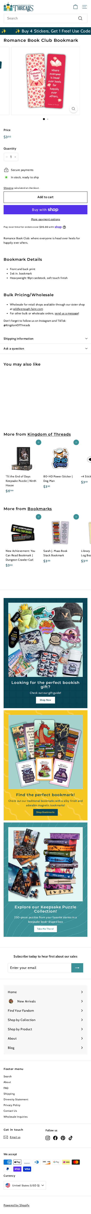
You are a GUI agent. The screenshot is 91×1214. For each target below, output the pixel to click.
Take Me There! (45, 928)
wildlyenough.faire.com (28, 309)
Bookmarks (40, 508)
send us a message (66, 313)
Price (7, 130)
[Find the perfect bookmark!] (45, 752)
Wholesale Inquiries (16, 1116)
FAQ (6, 1088)
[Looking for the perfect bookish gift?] (45, 640)
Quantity (10, 148)
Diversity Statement (16, 1099)
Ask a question (14, 348)
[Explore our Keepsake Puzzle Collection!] (45, 864)
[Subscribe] (77, 967)
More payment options (45, 219)
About (7, 1082)
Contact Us (10, 1110)
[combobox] (45, 18)
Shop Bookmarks (45, 812)
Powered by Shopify (17, 1205)
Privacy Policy (12, 1105)
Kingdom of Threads (49, 434)
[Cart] (75, 7)
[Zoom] (73, 109)
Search (8, 1076)
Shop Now (45, 699)
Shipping (8, 187)
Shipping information (19, 338)
